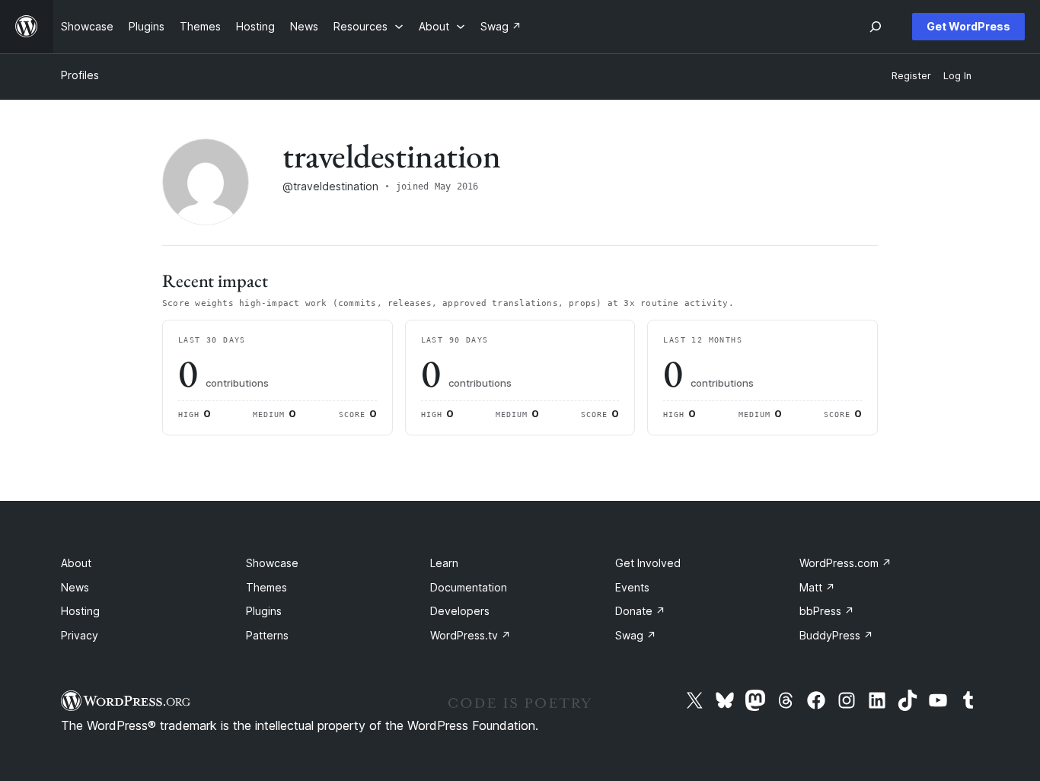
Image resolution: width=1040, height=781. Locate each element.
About (76, 562)
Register (911, 75)
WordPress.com (845, 562)
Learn (444, 562)
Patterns (267, 635)
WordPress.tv (470, 635)
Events (632, 587)
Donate (640, 610)
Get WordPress (968, 26)
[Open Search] (875, 26)
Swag (635, 635)
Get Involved (648, 562)
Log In (957, 75)
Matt (817, 587)
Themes (266, 587)
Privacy (79, 635)
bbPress (826, 610)
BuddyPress (836, 635)
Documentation (468, 587)
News (75, 587)
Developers (460, 610)
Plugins (264, 610)
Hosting (80, 610)
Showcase (272, 562)
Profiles (80, 75)
